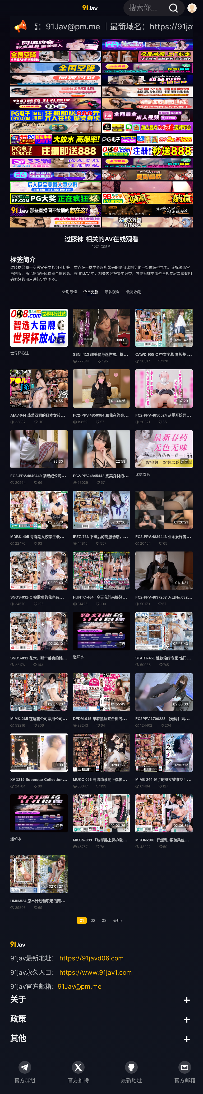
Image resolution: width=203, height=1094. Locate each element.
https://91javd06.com (91, 958)
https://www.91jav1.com (95, 972)
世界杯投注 (19, 353)
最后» (118, 920)
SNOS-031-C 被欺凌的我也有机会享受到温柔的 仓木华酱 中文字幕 (65, 597)
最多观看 (112, 291)
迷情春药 (142, 474)
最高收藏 (133, 291)
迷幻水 (78, 656)
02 (93, 920)
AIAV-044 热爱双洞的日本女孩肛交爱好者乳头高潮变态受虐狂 (61, 415)
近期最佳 (69, 291)
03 (104, 920)
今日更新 (90, 291)
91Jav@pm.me (80, 986)
